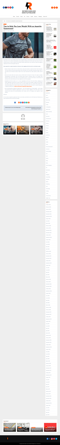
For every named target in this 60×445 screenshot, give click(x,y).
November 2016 (48, 398)
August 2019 (48, 321)
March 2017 (48, 389)
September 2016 (49, 403)
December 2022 (48, 230)
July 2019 (47, 323)
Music (47, 160)
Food (47, 130)
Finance (28, 16)
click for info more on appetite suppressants (23, 86)
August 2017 (48, 377)
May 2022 (47, 246)
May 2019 (47, 328)
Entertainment (48, 118)
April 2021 (47, 274)
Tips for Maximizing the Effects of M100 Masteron (49, 78)
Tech (47, 186)
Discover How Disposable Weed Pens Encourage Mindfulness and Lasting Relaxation (49, 29)
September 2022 (49, 237)
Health (32, 16)
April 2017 (47, 386)
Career (47, 104)
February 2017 (48, 391)
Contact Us (45, 16)
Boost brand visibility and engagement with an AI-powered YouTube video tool (49, 47)
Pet (24, 16)
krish (24, 119)
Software (47, 179)
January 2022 (48, 253)
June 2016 (48, 410)
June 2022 (48, 244)
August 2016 (48, 405)
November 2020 (48, 286)
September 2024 (49, 216)
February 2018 (48, 363)
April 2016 (47, 414)
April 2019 (47, 330)
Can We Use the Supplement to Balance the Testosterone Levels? (36, 131)
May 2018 (47, 356)
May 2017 (47, 384)
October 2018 (48, 344)
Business (35, 16)
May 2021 (47, 272)
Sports (47, 181)
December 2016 (48, 396)
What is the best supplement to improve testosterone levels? (22, 131)
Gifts (47, 139)
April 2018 (47, 358)
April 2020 (48, 302)
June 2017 (48, 382)
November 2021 (48, 258)
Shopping (40, 16)
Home (14, 16)
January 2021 (48, 281)
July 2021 (47, 267)
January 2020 (48, 309)
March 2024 (48, 223)
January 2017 (48, 393)
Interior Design (48, 151)
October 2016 (48, 400)
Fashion (47, 123)
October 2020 (48, 288)
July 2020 (48, 295)
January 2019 (48, 337)
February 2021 (48, 279)
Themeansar (38, 443)
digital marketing (49, 111)
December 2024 (48, 211)
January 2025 (48, 209)
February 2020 (48, 307)
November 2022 (48, 232)
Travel (47, 193)
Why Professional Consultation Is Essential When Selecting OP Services (49, 35)
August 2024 (48, 218)
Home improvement (49, 146)
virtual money (48, 195)
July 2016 (47, 407)
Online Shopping (49, 165)
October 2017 (48, 372)
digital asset (48, 109)
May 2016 (47, 412)
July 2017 (47, 379)
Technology (48, 188)
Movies (47, 158)
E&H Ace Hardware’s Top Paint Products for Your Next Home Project (51, 41)
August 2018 (48, 349)
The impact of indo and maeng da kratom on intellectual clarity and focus (49, 53)
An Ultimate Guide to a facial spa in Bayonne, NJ (49, 83)
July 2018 (47, 351)
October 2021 (48, 260)
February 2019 (48, 335)
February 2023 (48, 225)
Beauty (47, 97)
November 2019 (48, 314)
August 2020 (48, 293)
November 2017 (48, 370)
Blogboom (33, 443)
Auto (47, 95)
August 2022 (48, 239)
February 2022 (48, 251)
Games (21, 16)
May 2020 (47, 300)
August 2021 (48, 265)
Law (46, 153)
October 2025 (48, 204)
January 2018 (48, 365)
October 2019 (48, 316)
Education (48, 116)
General (17, 16)
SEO (46, 172)
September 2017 (49, 375)
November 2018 (48, 342)
